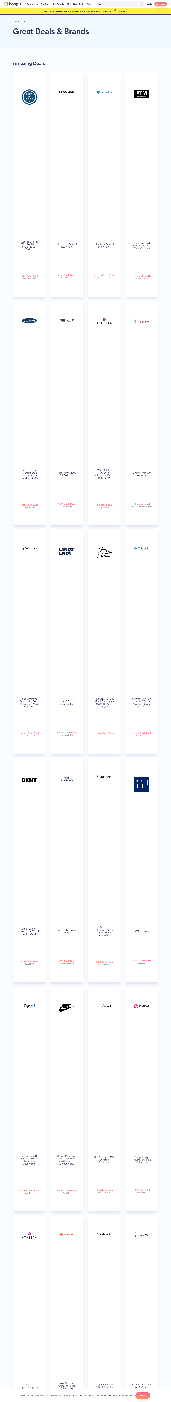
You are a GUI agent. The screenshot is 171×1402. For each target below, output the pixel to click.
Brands (16, 21)
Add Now (122, 11)
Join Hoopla (160, 4)
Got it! (143, 1395)
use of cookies (125, 1395)
